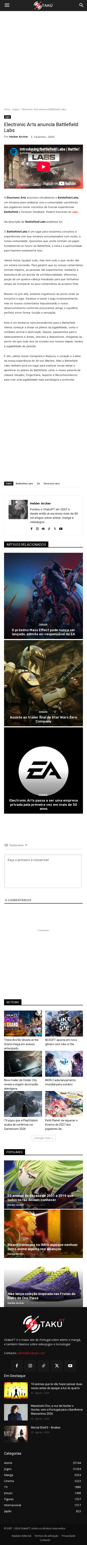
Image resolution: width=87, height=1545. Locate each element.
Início (7, 109)
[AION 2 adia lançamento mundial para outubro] (64, 1064)
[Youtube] (60, 527)
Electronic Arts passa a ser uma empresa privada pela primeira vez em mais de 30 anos (43, 804)
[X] (54, 527)
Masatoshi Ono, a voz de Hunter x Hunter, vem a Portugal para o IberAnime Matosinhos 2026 (57, 1409)
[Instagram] (37, 527)
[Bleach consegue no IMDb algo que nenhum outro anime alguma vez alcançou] (43, 1233)
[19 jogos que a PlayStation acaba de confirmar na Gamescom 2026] (23, 1104)
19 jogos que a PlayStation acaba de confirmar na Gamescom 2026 (21, 1124)
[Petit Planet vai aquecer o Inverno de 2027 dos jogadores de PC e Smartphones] (64, 1104)
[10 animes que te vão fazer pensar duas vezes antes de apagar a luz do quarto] (16, 1390)
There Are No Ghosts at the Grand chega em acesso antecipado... (21, 1044)
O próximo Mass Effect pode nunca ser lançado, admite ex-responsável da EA (43, 632)
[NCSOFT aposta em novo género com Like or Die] (64, 1024)
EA (38, 483)
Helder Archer (18, 136)
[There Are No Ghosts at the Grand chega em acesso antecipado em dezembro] (23, 1024)
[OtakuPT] (43, 5)
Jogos (16, 109)
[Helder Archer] (18, 515)
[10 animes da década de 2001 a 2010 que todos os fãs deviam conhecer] (43, 1184)
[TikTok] (49, 527)
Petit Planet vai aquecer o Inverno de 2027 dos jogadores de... (61, 1124)
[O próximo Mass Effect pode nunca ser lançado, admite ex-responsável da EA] (43, 596)
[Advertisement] (43, 59)
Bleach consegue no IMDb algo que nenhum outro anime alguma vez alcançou (42, 1247)
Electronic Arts (52, 483)
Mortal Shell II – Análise (45, 1427)
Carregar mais (42, 1138)
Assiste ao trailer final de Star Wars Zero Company (43, 719)
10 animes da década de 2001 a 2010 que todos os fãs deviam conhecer (40, 1198)
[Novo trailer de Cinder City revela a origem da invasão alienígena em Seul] (23, 1064)
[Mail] (43, 527)
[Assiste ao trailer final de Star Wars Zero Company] (43, 683)
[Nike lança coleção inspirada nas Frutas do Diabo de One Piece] (43, 1283)
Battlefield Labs (24, 483)
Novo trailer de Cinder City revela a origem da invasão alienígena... (21, 1084)
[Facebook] (31, 527)
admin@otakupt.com (31, 1353)
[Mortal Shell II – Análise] (16, 1434)
